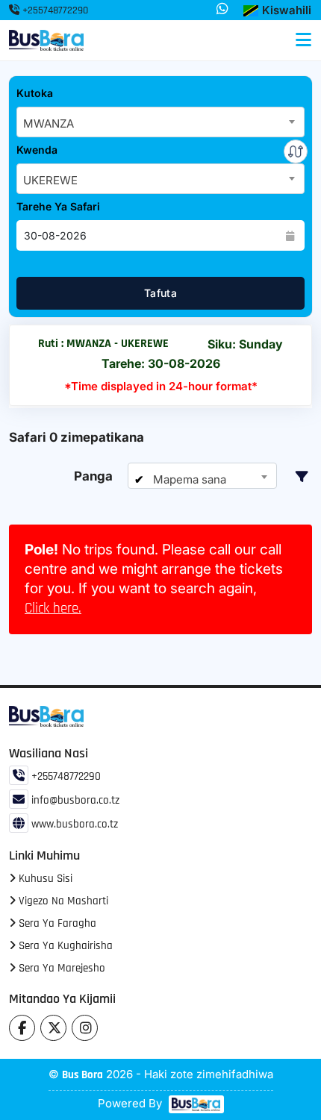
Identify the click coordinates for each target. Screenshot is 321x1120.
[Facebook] (22, 1028)
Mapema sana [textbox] (188, 479)
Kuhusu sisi (44, 879)
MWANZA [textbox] (48, 123)
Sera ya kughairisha (64, 946)
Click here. (53, 608)
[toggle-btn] (303, 40)
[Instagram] (85, 1028)
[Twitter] (53, 1028)
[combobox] (160, 122)
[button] (277, 10)
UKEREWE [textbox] (50, 180)
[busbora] (194, 1104)
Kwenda (36, 149)
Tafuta (160, 293)
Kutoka (34, 93)
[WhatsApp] (222, 9)
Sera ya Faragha (56, 923)
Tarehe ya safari (58, 206)
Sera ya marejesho (60, 968)
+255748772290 (53, 10)
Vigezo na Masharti (62, 901)
